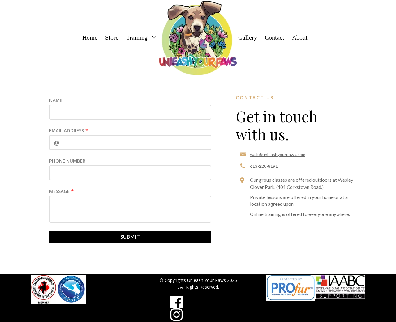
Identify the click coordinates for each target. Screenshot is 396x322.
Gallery (247, 37)
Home (89, 37)
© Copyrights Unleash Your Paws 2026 (198, 280)
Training (137, 37)
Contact (274, 37)
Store (111, 37)
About (300, 37)
